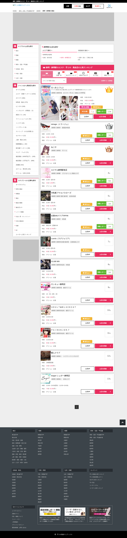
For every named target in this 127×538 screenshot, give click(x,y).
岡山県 (39, 482)
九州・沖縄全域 (68, 477)
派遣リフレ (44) (21, 114)
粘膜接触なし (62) (21, 144)
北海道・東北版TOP (17, 474)
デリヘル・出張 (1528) (23, 173)
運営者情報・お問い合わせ (19, 527)
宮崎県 (65, 493)
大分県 (65, 491)
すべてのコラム (21, 184)
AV (15, 230)
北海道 (14, 482)
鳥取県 (39, 485)
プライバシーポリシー (18, 524)
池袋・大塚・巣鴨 (17, 446)
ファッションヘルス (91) (23, 119)
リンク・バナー (16, 519)
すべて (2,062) (20, 89)
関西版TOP (67, 434)
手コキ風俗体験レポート (96, 477)
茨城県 (39, 448)
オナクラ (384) (20, 98)
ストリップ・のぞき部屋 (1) (24, 131)
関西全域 (66, 437)
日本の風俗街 (19, 221)
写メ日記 (92, 482)
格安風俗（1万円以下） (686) (25, 160)
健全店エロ (18, 207)
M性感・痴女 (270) (22, 102)
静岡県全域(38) (47, 54)
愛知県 (91, 440)
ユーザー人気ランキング (23, 234)
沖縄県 (65, 499)
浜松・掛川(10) (47, 57)
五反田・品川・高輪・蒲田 (19, 448)
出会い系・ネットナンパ (22, 216)
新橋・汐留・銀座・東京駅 (19, 454)
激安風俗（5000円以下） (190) (25, 156)
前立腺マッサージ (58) (23, 148)
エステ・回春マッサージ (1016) (26, 94)
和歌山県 (66, 454)
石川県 (91, 459)
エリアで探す (47, 50)
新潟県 (91, 446)
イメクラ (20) (20, 123)
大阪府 (65, 440)
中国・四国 (18, 73)
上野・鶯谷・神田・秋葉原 (19, 457)
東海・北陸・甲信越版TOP (26, 11)
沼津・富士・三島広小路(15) (85, 58)
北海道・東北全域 (17, 477)
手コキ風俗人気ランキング (97, 474)
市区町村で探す (83, 50)
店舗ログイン (15, 513)
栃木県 (39, 451)
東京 (16, 50)
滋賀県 (65, 448)
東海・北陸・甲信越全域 (96, 437)
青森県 (14, 485)
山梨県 (91, 454)
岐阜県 (91, 448)
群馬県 (39, 454)
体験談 (17, 193)
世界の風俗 (18, 189)
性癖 (16, 225)
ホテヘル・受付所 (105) (23, 169)
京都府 (65, 443)
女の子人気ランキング (96, 479)
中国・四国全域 (42, 477)
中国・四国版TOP (42, 474)
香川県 (39, 493)
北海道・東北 (19, 69)
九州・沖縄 (18, 78)
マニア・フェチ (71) (22, 152)
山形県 (14, 491)
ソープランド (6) (21, 127)
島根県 (39, 488)
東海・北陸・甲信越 (20, 64)
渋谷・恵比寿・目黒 (17, 440)
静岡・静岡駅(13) (66, 57)
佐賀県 (65, 485)
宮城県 (14, 479)
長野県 (91, 457)
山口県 (39, 491)
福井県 (91, 465)
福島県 (14, 496)
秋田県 (14, 488)
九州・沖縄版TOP (68, 474)
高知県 (39, 502)
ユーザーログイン (17, 511)
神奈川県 (40, 443)
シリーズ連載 (19, 212)
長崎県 (65, 488)
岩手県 (14, 493)
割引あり (98, 107)
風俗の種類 (18, 203)
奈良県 (65, 451)
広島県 (39, 479)
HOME (15, 11)
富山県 (91, 462)
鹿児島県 (66, 496)
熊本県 (65, 482)
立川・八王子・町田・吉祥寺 (19, 462)
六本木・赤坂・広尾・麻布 (19, 451)
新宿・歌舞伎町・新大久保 (19, 443)
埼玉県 (39, 440)
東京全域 (14, 437)
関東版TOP (41, 434)
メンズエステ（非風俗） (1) (24, 110)
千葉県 (39, 446)
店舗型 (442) (20, 165)
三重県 (91, 451)
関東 (16, 55)
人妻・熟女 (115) (21, 140)
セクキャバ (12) (21, 135)
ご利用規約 (15, 522)
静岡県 (38, 11)
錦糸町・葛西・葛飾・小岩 (19, 459)
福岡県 (65, 479)
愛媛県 (39, 499)
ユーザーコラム (94, 485)
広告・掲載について (17, 516)
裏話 (16, 198)
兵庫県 (65, 446)
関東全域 (40, 437)
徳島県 (39, 496)
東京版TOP (15, 434)
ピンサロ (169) (20, 106)
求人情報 (86, 107)
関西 (16, 60)
